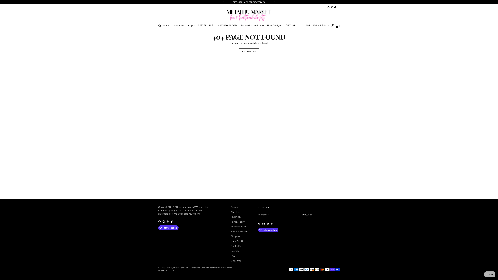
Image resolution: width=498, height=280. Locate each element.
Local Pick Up (237, 241)
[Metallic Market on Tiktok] (338, 7)
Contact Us (236, 246)
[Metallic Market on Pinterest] (335, 7)
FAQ (233, 255)
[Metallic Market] (249, 15)
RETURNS (236, 217)
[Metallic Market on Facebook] (328, 7)
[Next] (275, 2)
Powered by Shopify (166, 270)
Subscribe (307, 215)
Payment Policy (238, 226)
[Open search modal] (159, 25)
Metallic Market (179, 268)
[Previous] (223, 2)
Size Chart (236, 251)
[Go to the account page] (333, 25)
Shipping (235, 236)
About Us (235, 212)
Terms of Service (239, 231)
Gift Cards (236, 260)
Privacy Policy (238, 221)
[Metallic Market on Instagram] (332, 7)
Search (234, 207)
